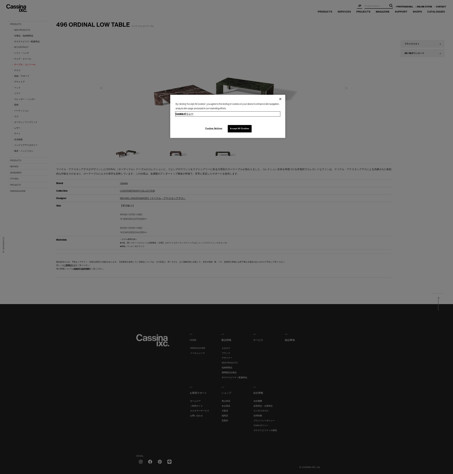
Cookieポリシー (184, 113)
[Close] (280, 99)
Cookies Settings (213, 128)
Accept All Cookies (239, 128)
